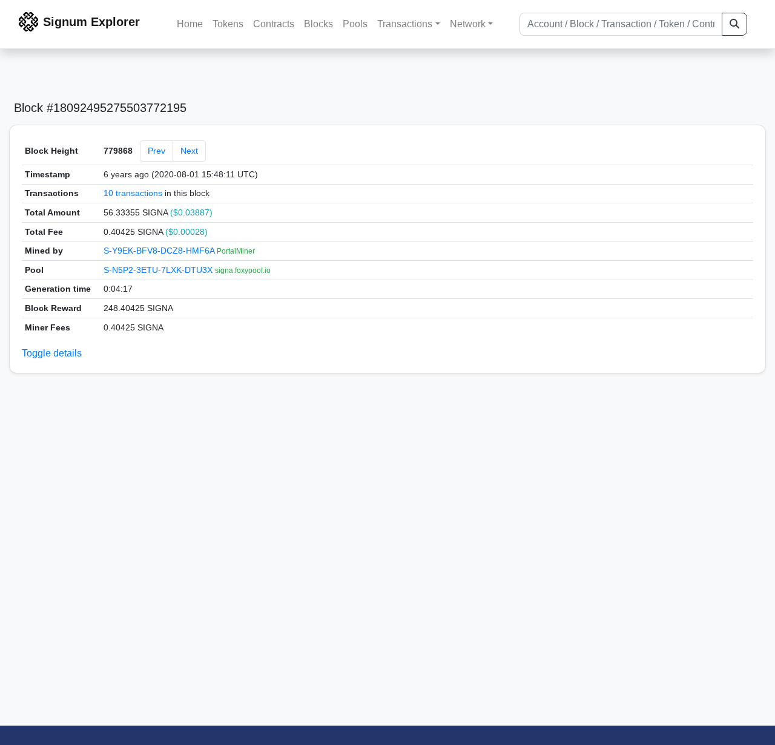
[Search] (734, 24)
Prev (156, 151)
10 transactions (133, 193)
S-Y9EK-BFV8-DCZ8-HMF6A (160, 250)
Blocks (318, 24)
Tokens (228, 24)
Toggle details (52, 353)
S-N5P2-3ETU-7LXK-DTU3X (159, 270)
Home (190, 24)
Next (189, 151)
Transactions (404, 24)
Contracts (273, 24)
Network (468, 24)
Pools (355, 24)
